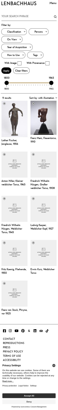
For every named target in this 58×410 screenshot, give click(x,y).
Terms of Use (12, 356)
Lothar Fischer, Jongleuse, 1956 (9, 142)
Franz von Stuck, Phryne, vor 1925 (14, 311)
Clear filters (21, 70)
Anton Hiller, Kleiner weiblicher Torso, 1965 (13, 182)
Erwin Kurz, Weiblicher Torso (42, 271)
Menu (53, 2)
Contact (9, 339)
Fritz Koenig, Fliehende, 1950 (13, 271)
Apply (6, 70)
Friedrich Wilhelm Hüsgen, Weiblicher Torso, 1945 (11, 228)
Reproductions (13, 343)
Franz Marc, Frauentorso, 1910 (43, 139)
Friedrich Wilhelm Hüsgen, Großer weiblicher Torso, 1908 (42, 184)
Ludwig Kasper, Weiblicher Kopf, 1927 (42, 226)
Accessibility (12, 360)
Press (6, 347)
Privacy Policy (13, 351)
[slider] (7, 83)
